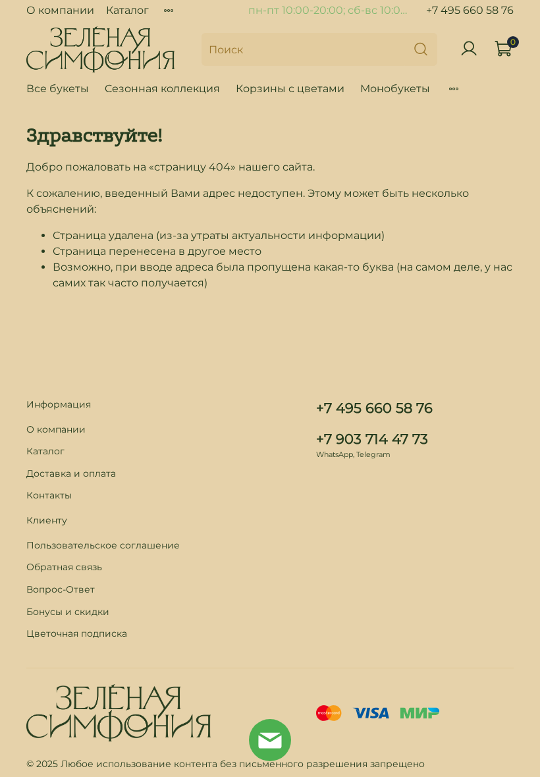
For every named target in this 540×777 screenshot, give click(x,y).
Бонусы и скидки (67, 612)
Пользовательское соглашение (103, 545)
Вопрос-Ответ (60, 589)
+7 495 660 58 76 (470, 10)
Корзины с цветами (290, 88)
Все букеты (57, 88)
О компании (60, 10)
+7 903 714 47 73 (372, 439)
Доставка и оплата (71, 473)
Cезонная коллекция (162, 88)
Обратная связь (64, 567)
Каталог (127, 10)
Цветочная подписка (76, 633)
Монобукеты (395, 88)
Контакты (49, 495)
